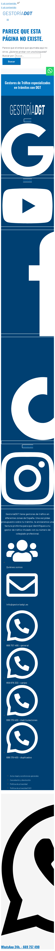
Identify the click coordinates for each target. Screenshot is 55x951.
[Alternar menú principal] (7, 20)
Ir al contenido (9, 3)
